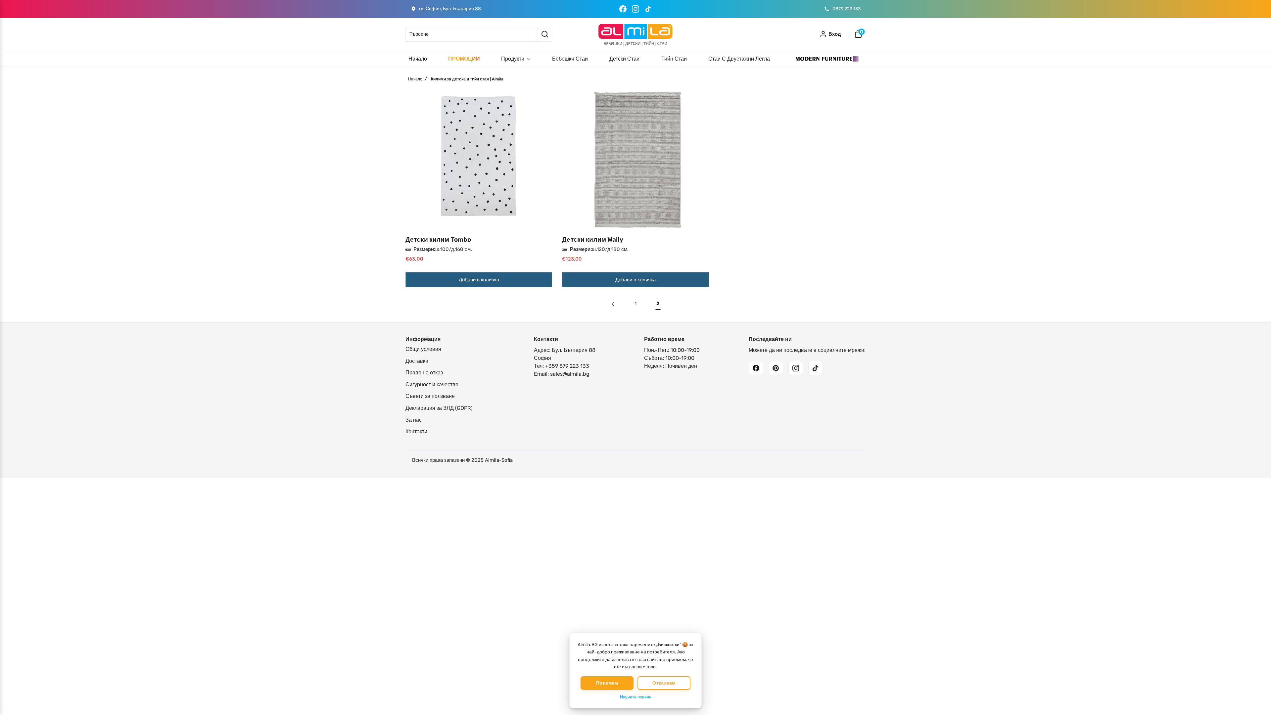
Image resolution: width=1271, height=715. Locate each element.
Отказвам (663, 683)
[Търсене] (544, 34)
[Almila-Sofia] (635, 34)
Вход (834, 34)
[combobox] (471, 34)
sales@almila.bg (569, 374)
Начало (415, 79)
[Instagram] (635, 9)
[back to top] (1256, 692)
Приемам (607, 683)
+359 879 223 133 (567, 366)
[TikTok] (648, 9)
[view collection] (478, 157)
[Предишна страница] (613, 303)
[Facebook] (623, 9)
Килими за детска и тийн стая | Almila (467, 79)
